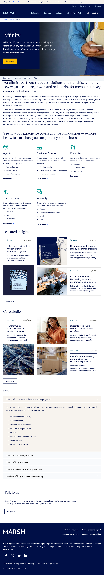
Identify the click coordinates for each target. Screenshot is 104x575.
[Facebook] (6, 555)
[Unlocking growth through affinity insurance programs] (52, 251)
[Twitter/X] (12, 555)
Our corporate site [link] (85, 6)
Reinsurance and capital (36, 2)
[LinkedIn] (25, 555)
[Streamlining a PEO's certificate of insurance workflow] (52, 330)
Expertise (17, 78)
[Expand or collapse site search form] (88, 13)
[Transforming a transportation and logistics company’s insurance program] (18, 359)
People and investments (55, 2)
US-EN (96, 13)
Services (47, 13)
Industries (35, 13)
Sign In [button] (74, 6)
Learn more (7, 179)
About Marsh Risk (74, 13)
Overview (6, 78)
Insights (59, 13)
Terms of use (8, 563)
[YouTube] (19, 555)
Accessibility (29, 563)
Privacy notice (19, 563)
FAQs (35, 78)
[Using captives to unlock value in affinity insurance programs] (18, 280)
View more (10, 301)
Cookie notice (40, 563)
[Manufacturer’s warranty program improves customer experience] (52, 361)
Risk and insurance (19, 2)
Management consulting (73, 2)
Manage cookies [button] (52, 563)
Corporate (7, 2)
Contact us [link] (98, 6)
